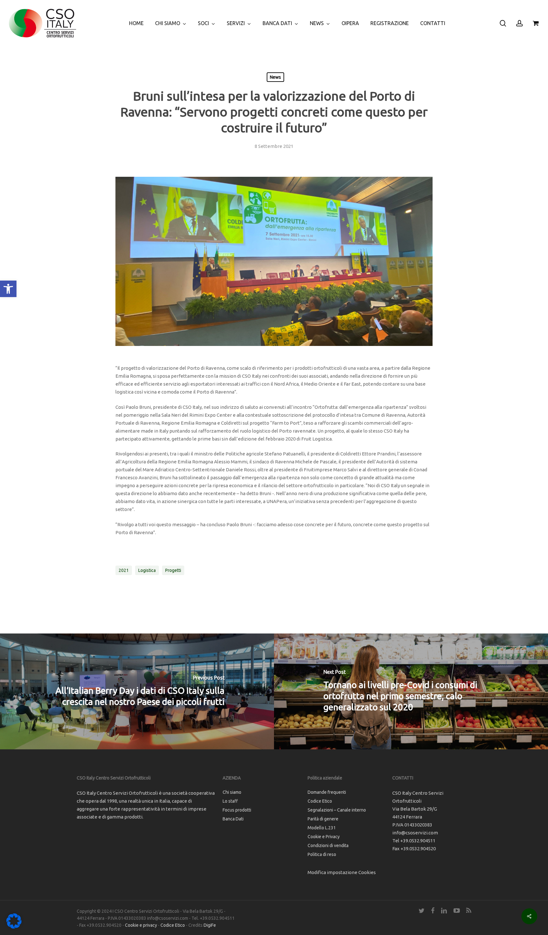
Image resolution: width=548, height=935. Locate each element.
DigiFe (210, 925)
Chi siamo (232, 792)
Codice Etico (320, 801)
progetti (173, 570)
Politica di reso (322, 854)
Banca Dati (233, 818)
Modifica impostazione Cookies (342, 872)
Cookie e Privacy (324, 836)
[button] (8, 289)
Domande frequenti (327, 792)
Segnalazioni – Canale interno (337, 809)
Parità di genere (323, 818)
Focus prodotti (237, 809)
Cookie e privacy (141, 925)
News (275, 77)
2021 (124, 570)
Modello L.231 (322, 827)
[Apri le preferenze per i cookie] (14, 927)
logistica (147, 570)
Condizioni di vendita (328, 845)
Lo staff (230, 801)
